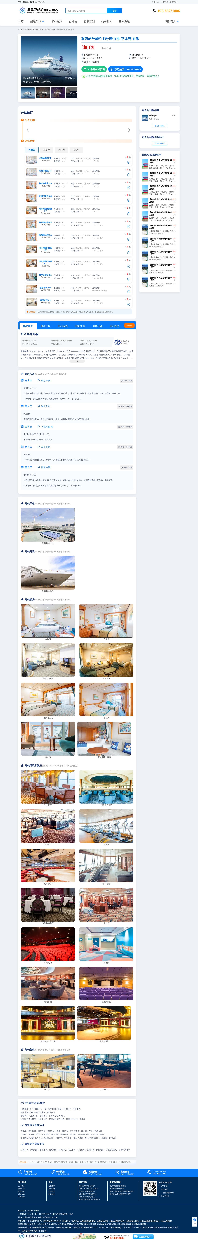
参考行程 (45, 326)
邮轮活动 (98, 326)
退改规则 (52, 1194)
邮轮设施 (63, 326)
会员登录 (155, 2)
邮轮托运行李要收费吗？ (88, 1194)
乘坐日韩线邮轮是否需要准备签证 (122, 1191)
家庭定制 (89, 21)
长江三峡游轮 (166, 1221)
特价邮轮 (106, 21)
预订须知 (52, 1189)
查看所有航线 (159, 143)
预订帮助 (170, 21)
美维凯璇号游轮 (132, 1221)
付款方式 (21, 1194)
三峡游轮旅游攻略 (87, 1221)
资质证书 (21, 1189)
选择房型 (129, 325)
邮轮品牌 (35, 21)
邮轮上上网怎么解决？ (87, 1197)
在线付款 (21, 1191)
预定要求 (52, 1186)
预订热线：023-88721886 (125, 69)
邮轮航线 (57, 21)
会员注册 (164, 2)
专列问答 (75, 1221)
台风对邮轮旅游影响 (117, 1189)
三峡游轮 (124, 21)
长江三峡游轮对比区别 (149, 1221)
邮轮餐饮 (80, 326)
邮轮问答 (66, 1221)
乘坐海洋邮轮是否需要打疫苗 (120, 1194)
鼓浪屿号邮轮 (50, 30)
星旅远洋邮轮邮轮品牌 (35, 30)
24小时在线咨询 (94, 69)
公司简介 (21, 1186)
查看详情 (45, 159)
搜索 (114, 11)
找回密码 (173, 2)
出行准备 (52, 1191)
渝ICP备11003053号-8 (52, 1221)
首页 (21, 21)
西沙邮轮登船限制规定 (118, 1186)
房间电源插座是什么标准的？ (89, 1199)
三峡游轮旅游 (102, 1221)
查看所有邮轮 (159, 126)
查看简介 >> (70, 78)
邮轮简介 (28, 326)
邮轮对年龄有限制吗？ (87, 1186)
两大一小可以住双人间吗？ (89, 1189)
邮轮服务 (115, 326)
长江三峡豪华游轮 (116, 1221)
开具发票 (21, 1197)
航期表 (73, 21)
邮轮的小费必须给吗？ (87, 1191)
